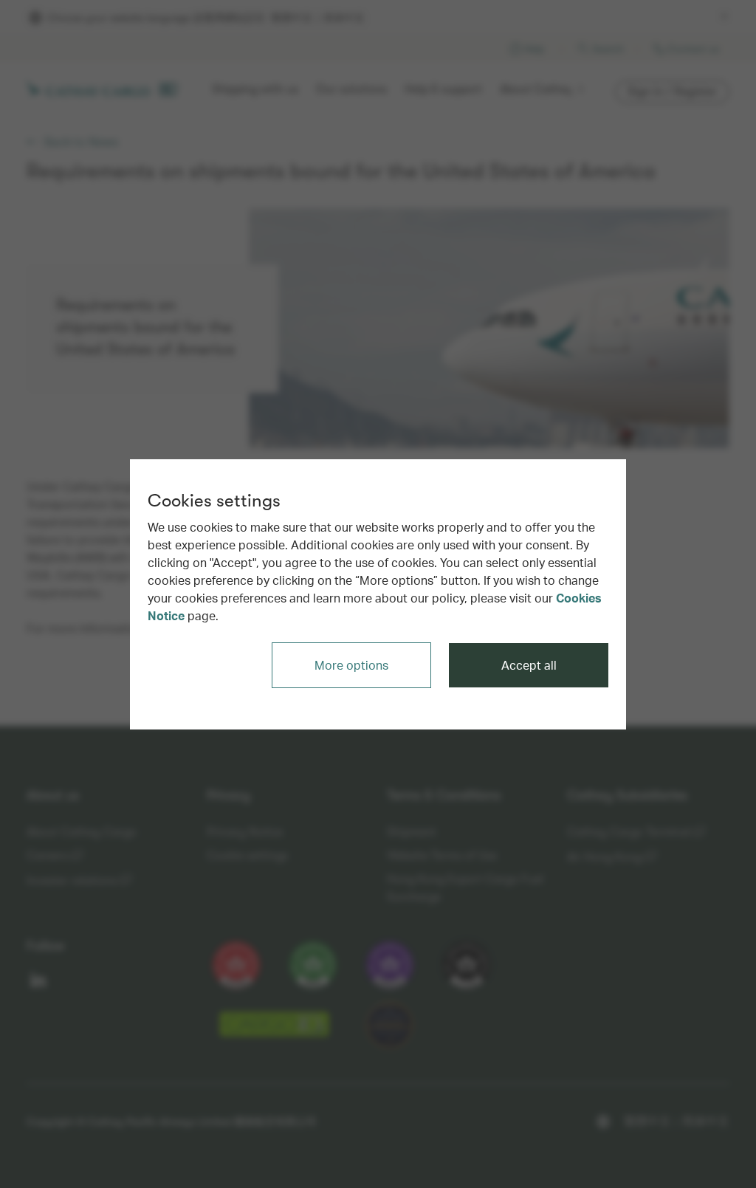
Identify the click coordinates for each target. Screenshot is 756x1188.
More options (351, 665)
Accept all (529, 665)
